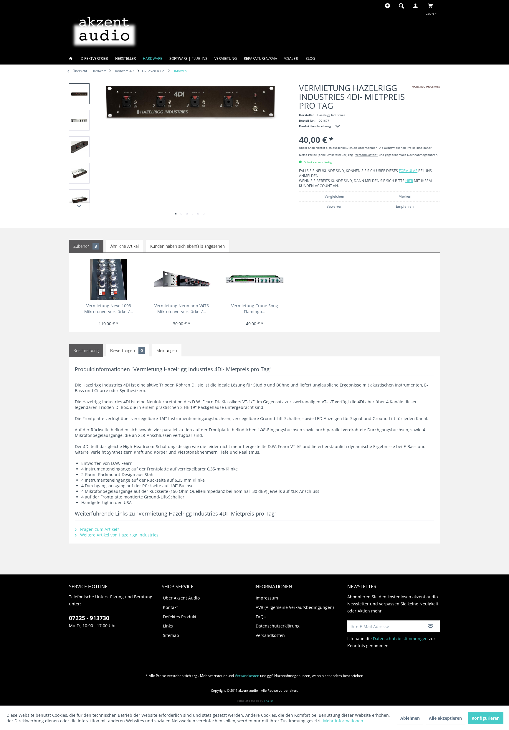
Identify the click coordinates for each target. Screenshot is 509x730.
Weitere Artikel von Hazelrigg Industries (118, 535)
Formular (408, 170)
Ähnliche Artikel (124, 246)
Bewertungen (126, 350)
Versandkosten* (366, 155)
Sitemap (171, 635)
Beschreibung (86, 350)
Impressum (267, 598)
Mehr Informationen (343, 721)
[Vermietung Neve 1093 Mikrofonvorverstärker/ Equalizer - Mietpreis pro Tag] (108, 279)
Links (168, 626)
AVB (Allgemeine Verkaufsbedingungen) (295, 607)
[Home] (72, 58)
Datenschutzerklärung (278, 626)
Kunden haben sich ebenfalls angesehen (187, 246)
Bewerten (334, 206)
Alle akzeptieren (445, 718)
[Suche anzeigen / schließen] (401, 5)
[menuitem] (403, 5)
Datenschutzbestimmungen (400, 638)
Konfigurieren (486, 718)
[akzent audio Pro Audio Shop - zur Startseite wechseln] (104, 31)
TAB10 (268, 700)
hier (409, 180)
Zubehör (85, 246)
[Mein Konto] (417, 5)
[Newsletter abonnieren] (430, 626)
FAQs (261, 617)
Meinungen (166, 350)
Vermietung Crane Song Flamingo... (254, 308)
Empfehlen (405, 206)
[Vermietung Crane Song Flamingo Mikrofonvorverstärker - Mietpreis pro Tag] (254, 279)
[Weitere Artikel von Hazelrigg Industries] (426, 87)
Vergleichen (334, 196)
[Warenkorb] (432, 5)
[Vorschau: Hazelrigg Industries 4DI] (79, 93)
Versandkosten (270, 635)
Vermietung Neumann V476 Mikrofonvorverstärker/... (181, 308)
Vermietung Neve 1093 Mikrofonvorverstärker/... (108, 308)
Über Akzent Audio (181, 598)
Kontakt (170, 607)
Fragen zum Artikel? (99, 529)
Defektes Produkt (179, 617)
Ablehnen (410, 718)
